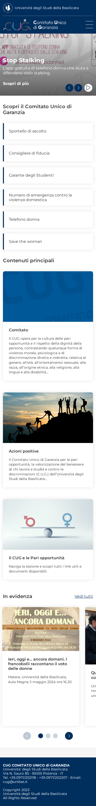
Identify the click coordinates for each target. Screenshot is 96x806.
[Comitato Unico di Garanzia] (40, 25)
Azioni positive (24, 451)
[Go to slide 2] (48, 735)
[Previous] (69, 88)
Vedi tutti (84, 596)
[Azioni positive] (48, 417)
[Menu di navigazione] (89, 24)
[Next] (78, 88)
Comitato (18, 330)
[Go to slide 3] (55, 735)
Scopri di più (16, 83)
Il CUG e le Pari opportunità (36, 558)
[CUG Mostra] (40, 629)
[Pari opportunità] (48, 524)
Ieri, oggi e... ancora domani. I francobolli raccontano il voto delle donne (37, 664)
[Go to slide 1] (40, 735)
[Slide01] (48, 296)
